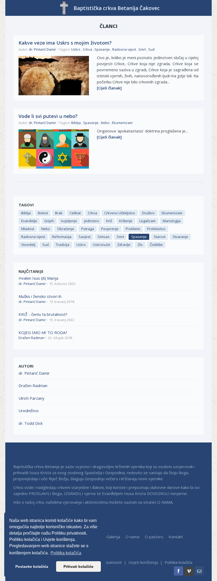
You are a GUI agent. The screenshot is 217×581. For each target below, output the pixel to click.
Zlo (140, 244)
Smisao (104, 236)
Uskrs (75, 49)
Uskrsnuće (101, 244)
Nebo (105, 122)
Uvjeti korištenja (143, 562)
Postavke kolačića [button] (31, 566)
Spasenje (102, 49)
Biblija (76, 122)
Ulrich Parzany (31, 398)
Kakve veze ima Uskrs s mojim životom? (65, 43)
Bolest (43, 213)
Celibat (75, 213)
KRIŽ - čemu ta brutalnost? (43, 314)
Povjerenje (110, 228)
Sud (151, 49)
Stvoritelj (28, 244)
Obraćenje (65, 228)
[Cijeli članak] (109, 88)
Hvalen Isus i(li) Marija (38, 278)
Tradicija (62, 244)
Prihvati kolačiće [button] (78, 566)
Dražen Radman (31, 337)
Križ (109, 220)
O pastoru (154, 536)
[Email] (199, 571)
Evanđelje (29, 220)
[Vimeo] (188, 571)
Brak (58, 213)
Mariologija (171, 220)
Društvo (148, 213)
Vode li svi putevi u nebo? (48, 116)
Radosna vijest (124, 49)
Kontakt (176, 536)
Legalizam (147, 220)
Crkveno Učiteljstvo (119, 213)
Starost (159, 236)
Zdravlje (123, 244)
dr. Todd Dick (31, 423)
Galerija (113, 536)
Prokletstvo (156, 228)
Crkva (87, 49)
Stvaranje (180, 236)
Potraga (87, 228)
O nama (132, 536)
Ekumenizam (122, 122)
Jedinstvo (91, 220)
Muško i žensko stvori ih (40, 296)
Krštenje (125, 220)
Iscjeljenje (69, 220)
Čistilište (156, 244)
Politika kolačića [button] (66, 553)
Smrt (142, 49)
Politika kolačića (178, 562)
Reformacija (61, 236)
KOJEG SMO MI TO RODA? (43, 332)
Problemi (133, 228)
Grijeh (49, 220)
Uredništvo (29, 410)
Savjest (85, 236)
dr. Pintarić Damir (42, 49)
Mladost (27, 228)
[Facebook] (178, 571)
